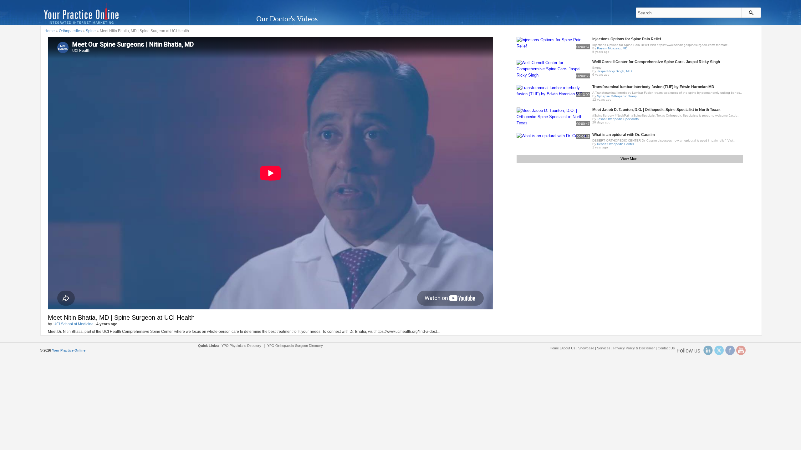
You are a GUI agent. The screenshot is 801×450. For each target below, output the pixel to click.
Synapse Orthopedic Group (617, 96)
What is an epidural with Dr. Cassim (623, 134)
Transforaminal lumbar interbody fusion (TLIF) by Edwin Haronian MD (653, 87)
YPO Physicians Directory (241, 346)
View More (629, 159)
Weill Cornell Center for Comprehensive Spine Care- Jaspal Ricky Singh (656, 62)
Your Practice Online (68, 350)
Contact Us (666, 348)
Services (603, 348)
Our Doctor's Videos (287, 19)
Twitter (719, 350)
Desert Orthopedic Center (615, 144)
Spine (91, 31)
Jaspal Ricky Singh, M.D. (615, 71)
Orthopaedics (70, 31)
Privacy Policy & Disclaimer (634, 348)
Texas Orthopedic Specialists (618, 119)
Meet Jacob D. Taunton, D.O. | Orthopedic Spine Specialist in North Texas (656, 110)
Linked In (708, 350)
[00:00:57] (553, 42)
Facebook (730, 350)
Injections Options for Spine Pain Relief (626, 39)
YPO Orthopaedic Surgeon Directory (295, 346)
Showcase (586, 348)
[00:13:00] (553, 90)
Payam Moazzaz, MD (612, 48)
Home (49, 31)
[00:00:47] (553, 116)
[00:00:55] (553, 68)
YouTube (741, 350)
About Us (568, 348)
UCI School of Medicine (74, 324)
